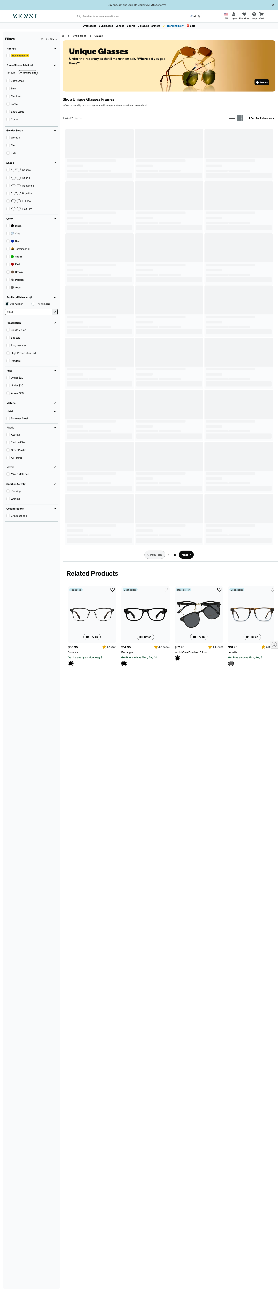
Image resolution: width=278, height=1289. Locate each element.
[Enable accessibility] (274, 644)
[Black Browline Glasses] (92, 614)
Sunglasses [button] (106, 25)
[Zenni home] (63, 36)
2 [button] (175, 554)
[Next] (271, 626)
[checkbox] (8, 55)
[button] (199, 16)
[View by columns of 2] (232, 118)
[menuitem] (139, 26)
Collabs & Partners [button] (149, 25)
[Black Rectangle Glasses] (145, 614)
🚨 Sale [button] (190, 25)
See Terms (159, 4)
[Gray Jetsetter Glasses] (252, 614)
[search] (132, 16)
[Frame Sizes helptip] (31, 65)
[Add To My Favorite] (112, 589)
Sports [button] (131, 25)
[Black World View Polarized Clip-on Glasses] (199, 614)
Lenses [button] (120, 25)
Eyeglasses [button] (89, 25)
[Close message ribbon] (273, 5)
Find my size (29, 72)
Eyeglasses (79, 35)
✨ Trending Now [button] (173, 25)
